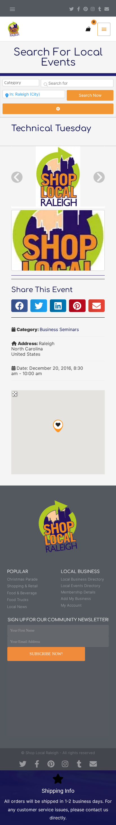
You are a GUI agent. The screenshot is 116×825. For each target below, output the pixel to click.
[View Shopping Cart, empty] (88, 29)
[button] (19, 305)
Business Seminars (59, 329)
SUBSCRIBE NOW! (46, 654)
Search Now (96, 95)
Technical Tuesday (51, 128)
